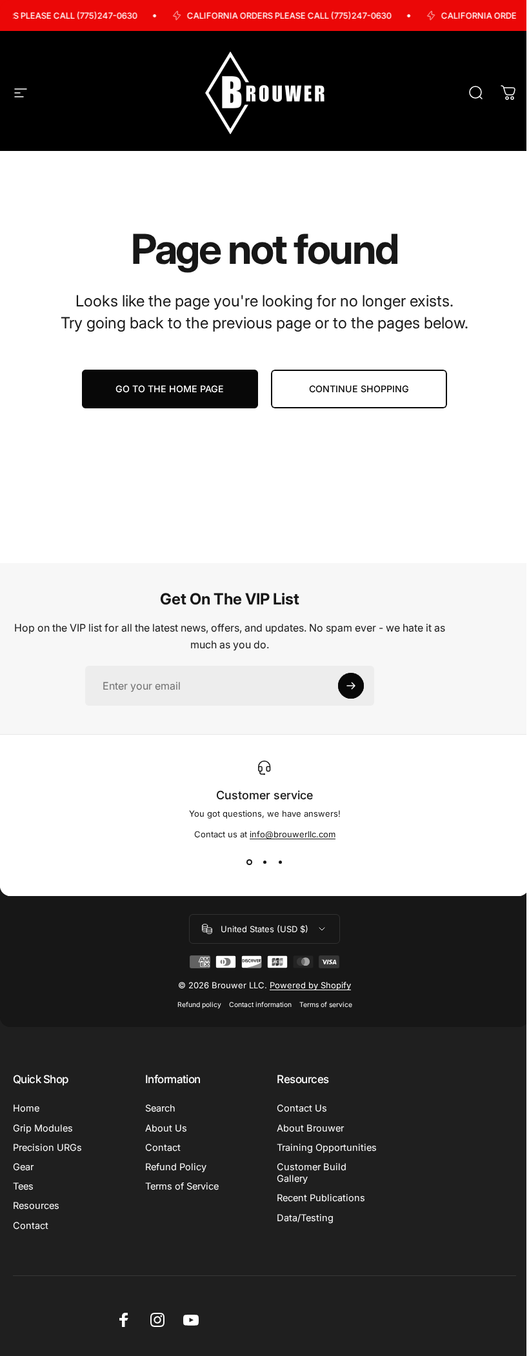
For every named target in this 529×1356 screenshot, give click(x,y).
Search (160, 1108)
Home (26, 1108)
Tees (23, 1186)
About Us (166, 1128)
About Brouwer (310, 1128)
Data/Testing (305, 1218)
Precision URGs (47, 1147)
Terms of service (325, 1005)
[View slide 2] (264, 862)
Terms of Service (182, 1186)
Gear (23, 1167)
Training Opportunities (327, 1147)
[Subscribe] (351, 686)
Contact (30, 1225)
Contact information (260, 1005)
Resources (36, 1205)
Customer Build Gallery (311, 1172)
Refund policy (199, 1005)
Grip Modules (43, 1128)
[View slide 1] (249, 862)
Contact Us (302, 1108)
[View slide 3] (280, 862)
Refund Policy (175, 1167)
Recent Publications (321, 1198)
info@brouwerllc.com (292, 834)
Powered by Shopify (310, 985)
